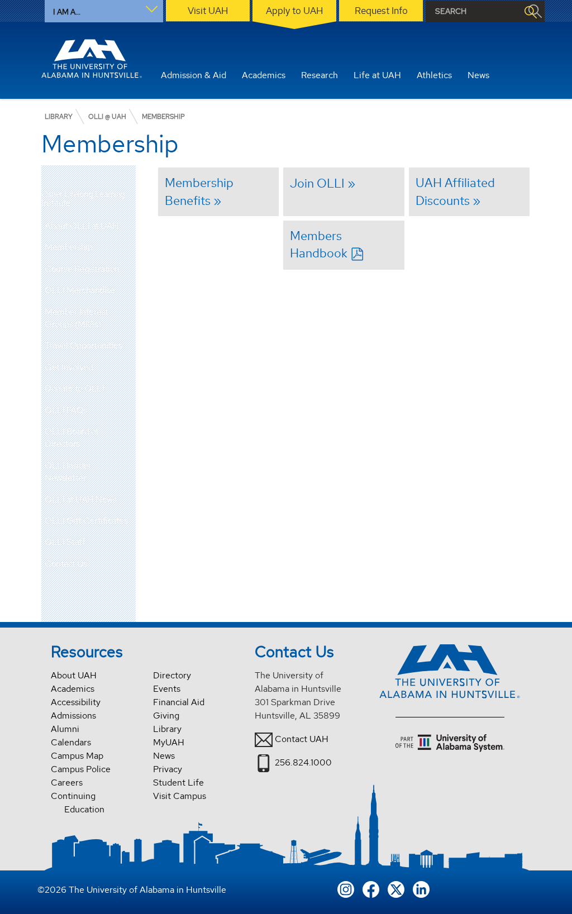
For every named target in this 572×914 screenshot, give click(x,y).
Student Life (178, 782)
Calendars (71, 742)
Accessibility (76, 702)
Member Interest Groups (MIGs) (76, 318)
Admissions (73, 715)
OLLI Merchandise (80, 290)
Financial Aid (178, 702)
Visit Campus (179, 796)
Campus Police (81, 769)
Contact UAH (301, 739)
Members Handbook (318, 244)
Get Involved (69, 367)
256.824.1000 (303, 762)
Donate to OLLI (74, 388)
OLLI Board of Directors (72, 437)
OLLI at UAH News (80, 499)
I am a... (66, 12)
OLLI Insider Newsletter (68, 472)
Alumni (65, 729)
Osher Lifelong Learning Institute (83, 199)
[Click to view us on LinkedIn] (421, 888)
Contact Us (66, 564)
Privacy (167, 769)
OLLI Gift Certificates (86, 521)
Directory (172, 675)
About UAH (74, 675)
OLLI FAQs (66, 410)
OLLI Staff (65, 542)
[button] (127, 247)
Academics (72, 689)
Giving (166, 715)
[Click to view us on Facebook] (371, 888)
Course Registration (82, 269)
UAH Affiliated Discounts (455, 191)
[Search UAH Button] (530, 11)
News (164, 756)
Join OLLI (317, 183)
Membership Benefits (199, 191)
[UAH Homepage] (91, 59)
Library (167, 729)
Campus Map (77, 756)
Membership (68, 247)
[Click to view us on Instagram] (345, 888)
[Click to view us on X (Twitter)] (396, 888)
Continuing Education (77, 802)
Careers (67, 782)
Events (166, 689)
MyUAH (168, 742)
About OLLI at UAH (82, 226)
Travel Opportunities (83, 345)
